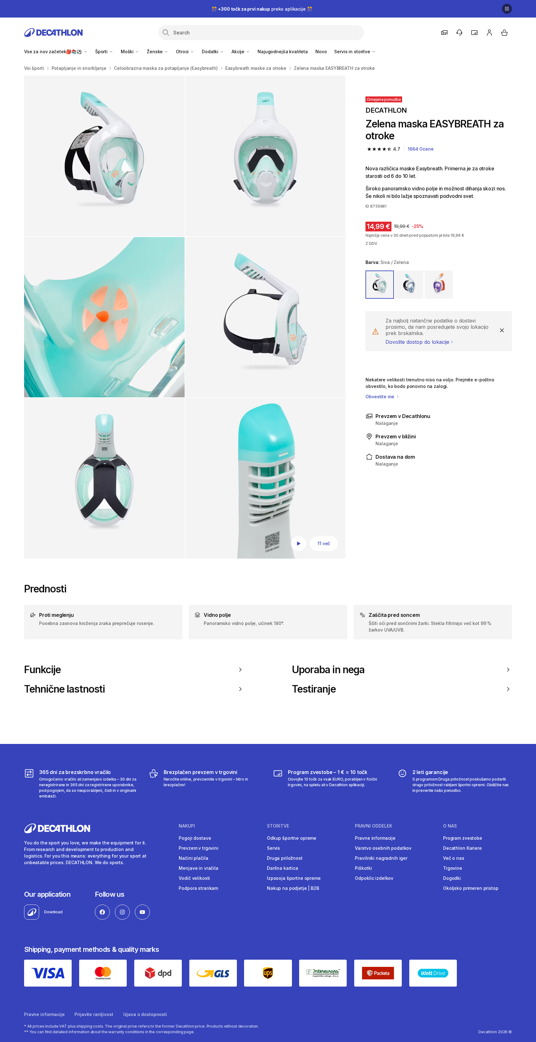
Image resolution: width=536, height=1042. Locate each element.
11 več (324, 543)
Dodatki (211, 51)
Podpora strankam (198, 888)
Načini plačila (193, 858)
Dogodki (452, 878)
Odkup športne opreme (291, 838)
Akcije (239, 51)
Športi (102, 51)
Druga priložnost (285, 858)
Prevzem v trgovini (198, 848)
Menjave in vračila (198, 868)
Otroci (183, 51)
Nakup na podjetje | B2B (293, 888)
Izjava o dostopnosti (145, 1014)
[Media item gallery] (184, 317)
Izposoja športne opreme (294, 878)
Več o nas (453, 858)
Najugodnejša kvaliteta (283, 51)
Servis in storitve (352, 51)
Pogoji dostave (195, 838)
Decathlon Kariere (462, 848)
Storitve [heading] (278, 825)
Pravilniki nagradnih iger (381, 858)
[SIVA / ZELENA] (379, 285)
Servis (273, 848)
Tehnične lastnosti (64, 689)
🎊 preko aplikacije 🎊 (262, 9)
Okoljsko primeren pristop (470, 888)
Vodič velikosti (194, 878)
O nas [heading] (450, 825)
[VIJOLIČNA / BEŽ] (439, 285)
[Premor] (507, 9)
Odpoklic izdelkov (374, 878)
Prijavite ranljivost (93, 1014)
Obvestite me (380, 396)
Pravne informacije (375, 838)
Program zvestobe (462, 838)
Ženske (155, 51)
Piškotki (363, 868)
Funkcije (42, 670)
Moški (128, 51)
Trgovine (452, 868)
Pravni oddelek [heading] (373, 825)
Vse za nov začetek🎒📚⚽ (53, 51)
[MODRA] (409, 285)
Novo (321, 51)
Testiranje (314, 689)
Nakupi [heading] (187, 825)
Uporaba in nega (328, 670)
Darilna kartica (282, 868)
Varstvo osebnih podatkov (383, 848)
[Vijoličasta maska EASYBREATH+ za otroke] (104, 156)
